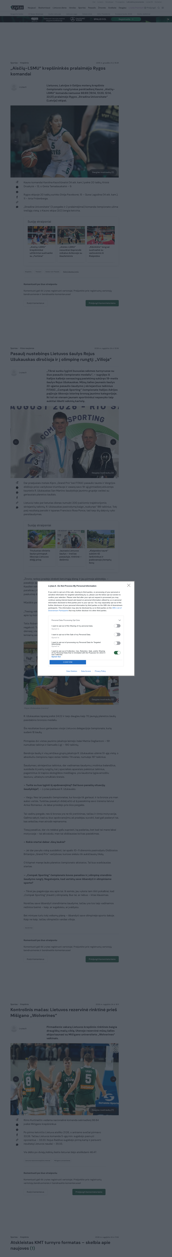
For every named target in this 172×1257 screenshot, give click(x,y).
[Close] (129, 586)
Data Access (86, 671)
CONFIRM (68, 662)
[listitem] (86, 620)
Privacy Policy (100, 671)
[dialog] (86, 628)
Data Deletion (71, 671)
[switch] (117, 625)
